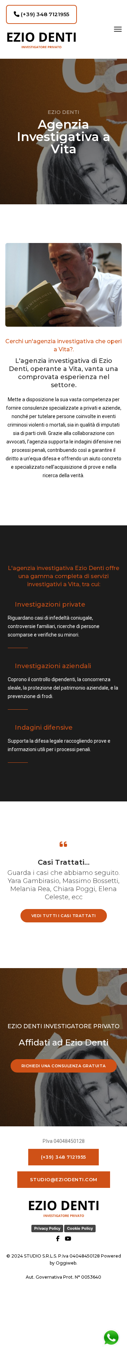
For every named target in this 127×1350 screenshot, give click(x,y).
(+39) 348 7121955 (44, 14)
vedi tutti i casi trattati (63, 915)
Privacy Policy (47, 1228)
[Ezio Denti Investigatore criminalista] (41, 40)
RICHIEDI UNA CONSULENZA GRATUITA (64, 1065)
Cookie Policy (80, 1228)
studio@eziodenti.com (63, 1179)
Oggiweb (66, 1263)
